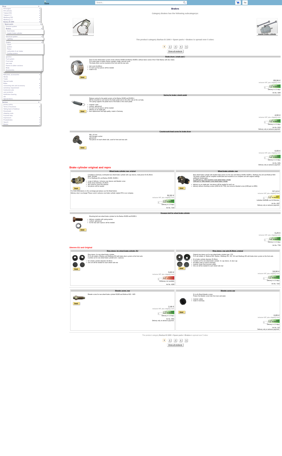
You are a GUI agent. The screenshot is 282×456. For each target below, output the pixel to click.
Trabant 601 (7, 13)
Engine (8, 42)
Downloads (7, 111)
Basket (5, 124)
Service (5, 102)
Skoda (5, 77)
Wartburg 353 (8, 17)
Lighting (10, 39)
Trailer (5, 79)
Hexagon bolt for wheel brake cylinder (175, 213)
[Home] (47, 2)
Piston (9, 49)
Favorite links (8, 115)
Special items (8, 99)
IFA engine (7, 8)
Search (5, 122)
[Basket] (238, 2)
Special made (8, 81)
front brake (11, 31)
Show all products (175, 51)
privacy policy (8, 104)
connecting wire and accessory (14, 85)
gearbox (9, 57)
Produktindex (8, 120)
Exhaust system (11, 26)
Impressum (7, 118)
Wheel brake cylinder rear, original (122, 171)
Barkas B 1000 (8, 22)
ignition (9, 47)
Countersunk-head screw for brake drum (175, 131)
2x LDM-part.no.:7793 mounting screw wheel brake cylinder (212, 180)
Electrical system (12, 36)
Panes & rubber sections (14, 65)
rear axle (9, 63)
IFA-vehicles (7, 11)
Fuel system (10, 59)
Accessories (10, 70)
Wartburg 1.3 (7, 19)
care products (8, 92)
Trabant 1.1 (7, 15)
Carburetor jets (8, 90)
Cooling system (12, 53)
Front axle (9, 61)
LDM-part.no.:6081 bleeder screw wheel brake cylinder (210, 181)
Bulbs (5, 83)
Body (7, 68)
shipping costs (8, 113)
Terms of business (9, 107)
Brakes (8, 28)
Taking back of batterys (11, 109)
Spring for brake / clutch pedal (175, 95)
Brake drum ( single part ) (175, 57)
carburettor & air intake (15, 51)
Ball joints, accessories (11, 74)
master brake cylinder (14, 33)
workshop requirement (11, 88)
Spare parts (9, 24)
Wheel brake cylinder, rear (228, 171)
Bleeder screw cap (228, 291)
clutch (9, 44)
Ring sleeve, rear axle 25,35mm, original (228, 251)
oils (4, 96)
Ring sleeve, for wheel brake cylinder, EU (122, 251)
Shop (4, 6)
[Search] (184, 2)
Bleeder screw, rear (122, 291)
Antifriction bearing (9, 94)
